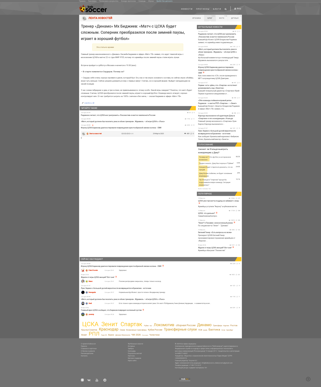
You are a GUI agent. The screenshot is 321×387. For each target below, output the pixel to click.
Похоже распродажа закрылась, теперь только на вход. (140, 281)
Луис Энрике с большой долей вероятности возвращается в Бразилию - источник (116, 288)
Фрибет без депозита (164, 1)
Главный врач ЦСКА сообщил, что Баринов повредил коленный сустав (111, 310)
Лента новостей (95, 133)
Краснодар (108, 329)
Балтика (214, 329)
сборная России (185, 325)
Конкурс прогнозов (128, 1)
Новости (187, 9)
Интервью (131, 346)
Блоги (217, 9)
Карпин (226, 326)
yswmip (91, 314)
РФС (151, 325)
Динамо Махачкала (122, 335)
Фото (223, 17)
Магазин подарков (134, 358)
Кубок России (155, 329)
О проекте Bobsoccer (88, 344)
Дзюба (205, 330)
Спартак (131, 324)
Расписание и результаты (108, 1)
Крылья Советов (89, 330)
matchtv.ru (88, 103)
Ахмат (84, 335)
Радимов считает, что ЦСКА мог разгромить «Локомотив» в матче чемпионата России (118, 115)
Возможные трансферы (136, 330)
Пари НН (104, 335)
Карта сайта (132, 360)
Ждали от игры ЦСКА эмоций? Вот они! (215, 248)
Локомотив (164, 324)
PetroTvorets (93, 270)
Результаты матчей (135, 353)
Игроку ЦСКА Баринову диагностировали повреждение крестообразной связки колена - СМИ (121, 128)
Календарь (132, 351)
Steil (90, 303)
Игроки (151, 1)
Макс (91, 281)
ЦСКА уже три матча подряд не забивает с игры (218, 201)
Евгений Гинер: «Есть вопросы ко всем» (215, 232)
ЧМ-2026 (136, 334)
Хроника (196, 18)
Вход (239, 9)
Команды (142, 1)
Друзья (236, 17)
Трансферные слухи (180, 329)
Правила (82, 1)
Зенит (109, 324)
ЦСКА (90, 324)
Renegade (92, 292)
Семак (122, 330)
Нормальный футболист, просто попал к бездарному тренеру (142, 292)
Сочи (223, 330)
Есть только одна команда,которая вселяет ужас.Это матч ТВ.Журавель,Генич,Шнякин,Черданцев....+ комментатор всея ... (165, 303)
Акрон (111, 335)
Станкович (145, 335)
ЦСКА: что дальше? (206, 213)
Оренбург (229, 330)
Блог (211, 17)
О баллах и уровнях (88, 351)
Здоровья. (123, 270)
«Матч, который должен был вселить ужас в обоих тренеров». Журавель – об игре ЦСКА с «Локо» (123, 121)
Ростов (233, 325)
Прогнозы (203, 9)
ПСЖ (200, 330)
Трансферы (92, 1)
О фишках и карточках (89, 348)
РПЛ (94, 334)
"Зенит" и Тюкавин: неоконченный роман (215, 223)
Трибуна (131, 348)
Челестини (154, 335)
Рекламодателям (87, 353)
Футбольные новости (135, 344)
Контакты (84, 356)
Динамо (204, 325)
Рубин (146, 326)
